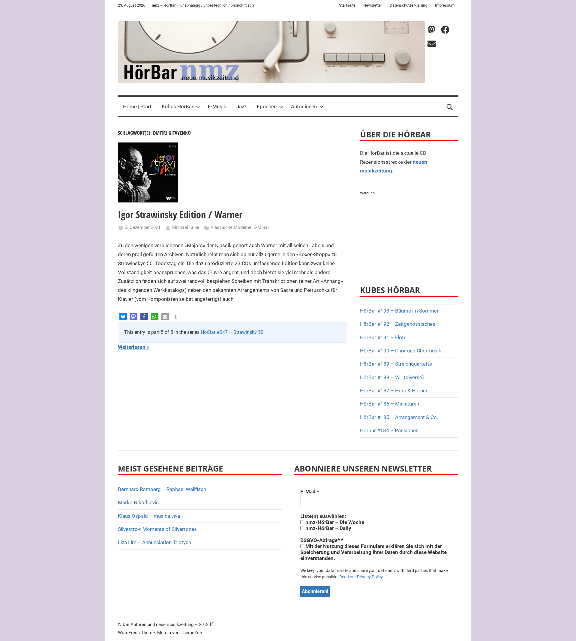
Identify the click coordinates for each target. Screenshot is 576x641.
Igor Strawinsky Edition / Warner (180, 214)
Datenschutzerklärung (408, 5)
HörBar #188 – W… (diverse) (392, 377)
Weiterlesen (132, 347)
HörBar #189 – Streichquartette (396, 364)
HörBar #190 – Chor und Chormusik (400, 351)
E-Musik (217, 106)
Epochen (267, 106)
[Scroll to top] (564, 629)
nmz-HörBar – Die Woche (334, 522)
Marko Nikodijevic (138, 502)
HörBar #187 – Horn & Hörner (394, 391)
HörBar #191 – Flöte (383, 337)
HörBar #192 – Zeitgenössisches (397, 324)
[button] (123, 316)
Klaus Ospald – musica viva (149, 516)
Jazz (241, 106)
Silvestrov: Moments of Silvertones (157, 529)
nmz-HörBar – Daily (327, 528)
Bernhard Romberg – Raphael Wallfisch (162, 489)
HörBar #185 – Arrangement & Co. (399, 417)
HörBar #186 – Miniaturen (389, 404)
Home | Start (137, 106)
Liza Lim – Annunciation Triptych (154, 542)
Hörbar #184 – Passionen (389, 430)
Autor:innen (304, 106)
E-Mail (309, 492)
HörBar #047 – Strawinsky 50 (232, 332)
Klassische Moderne (231, 227)
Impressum (444, 5)
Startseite (347, 5)
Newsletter (372, 5)
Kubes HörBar (178, 106)
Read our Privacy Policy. (361, 576)
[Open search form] (449, 106)
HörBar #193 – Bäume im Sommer (399, 311)
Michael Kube (185, 227)
